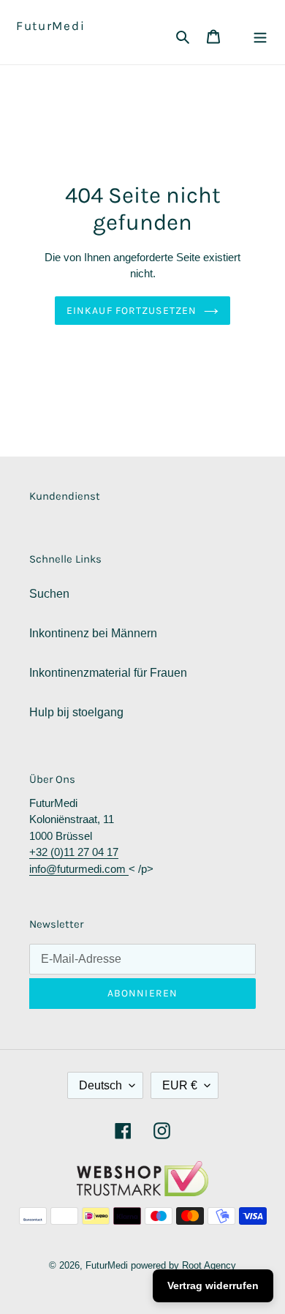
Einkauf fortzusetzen (131, 310)
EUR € (179, 1085)
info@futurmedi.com (79, 869)
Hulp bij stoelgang (76, 712)
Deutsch (100, 1085)
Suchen (49, 593)
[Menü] (260, 36)
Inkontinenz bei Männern (93, 633)
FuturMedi (50, 25)
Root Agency (209, 1265)
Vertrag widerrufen (213, 1285)
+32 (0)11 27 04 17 (73, 852)
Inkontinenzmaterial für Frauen (108, 673)
